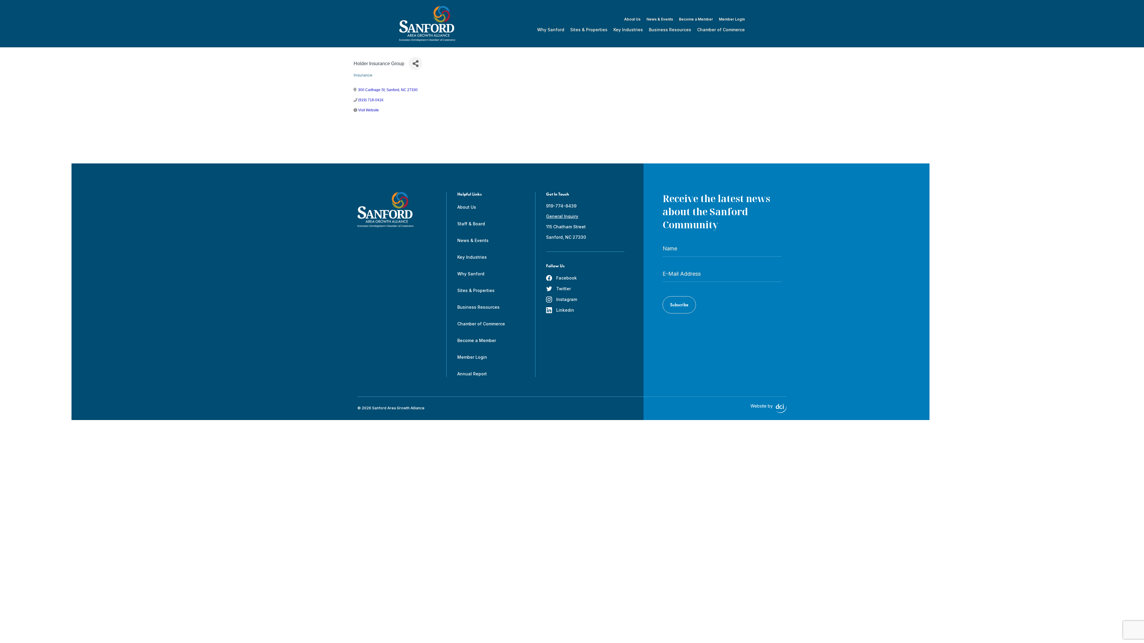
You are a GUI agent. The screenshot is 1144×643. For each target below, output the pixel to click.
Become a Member (696, 19)
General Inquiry (562, 216)
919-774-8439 (561, 205)
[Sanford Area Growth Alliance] (427, 23)
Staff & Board (471, 223)
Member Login (732, 19)
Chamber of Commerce (721, 29)
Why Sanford (550, 29)
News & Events (659, 19)
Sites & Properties (588, 29)
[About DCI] (781, 408)
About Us (632, 19)
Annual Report (472, 373)
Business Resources (670, 29)
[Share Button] (415, 63)
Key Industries (628, 29)
